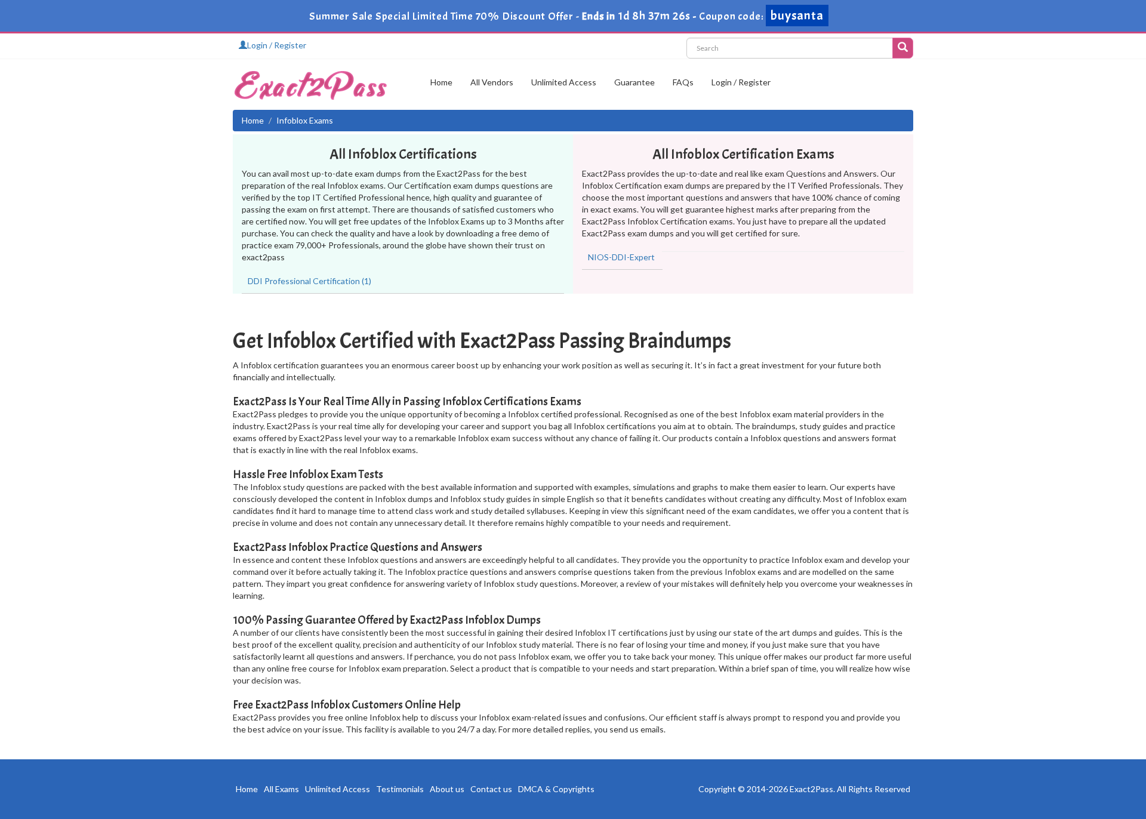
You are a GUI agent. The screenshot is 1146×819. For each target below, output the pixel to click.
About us (447, 789)
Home (441, 82)
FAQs (683, 82)
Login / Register (276, 45)
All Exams (281, 789)
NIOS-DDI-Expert (621, 257)
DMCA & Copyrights (556, 789)
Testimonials (400, 789)
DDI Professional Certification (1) (309, 281)
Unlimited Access (563, 82)
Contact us (491, 789)
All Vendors (491, 82)
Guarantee (634, 82)
